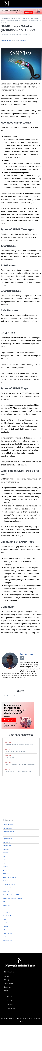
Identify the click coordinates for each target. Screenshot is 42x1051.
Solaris (5, 930)
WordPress (37, 1018)
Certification (6, 842)
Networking (23, 40)
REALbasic (6, 912)
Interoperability (7, 888)
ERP (4, 863)
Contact (6, 976)
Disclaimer (7, 987)
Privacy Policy (8, 980)
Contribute (10, 1004)
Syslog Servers (7, 933)
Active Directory (8, 824)
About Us (9, 1001)
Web (4, 944)
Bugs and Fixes (7, 839)
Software (5, 926)
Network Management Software (12, 898)
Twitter (22, 658)
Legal (6, 991)
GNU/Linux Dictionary (9, 877)
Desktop (5, 853)
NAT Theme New (18, 1018)
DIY (4, 856)
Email (4, 860)
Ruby (4, 919)
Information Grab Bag (9, 884)
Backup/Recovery (8, 832)
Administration (7, 828)
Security (5, 923)
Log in (21, 1021)
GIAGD (5, 870)
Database (6, 849)
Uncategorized (7, 940)
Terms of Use (8, 983)
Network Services (8, 902)
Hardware (5, 881)
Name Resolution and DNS (11, 895)
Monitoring (6, 891)
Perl (4, 909)
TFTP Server (7, 937)
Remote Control (7, 916)
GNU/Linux (6, 874)
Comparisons (7, 846)
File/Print (5, 867)
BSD (4, 835)
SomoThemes (29, 1018)
